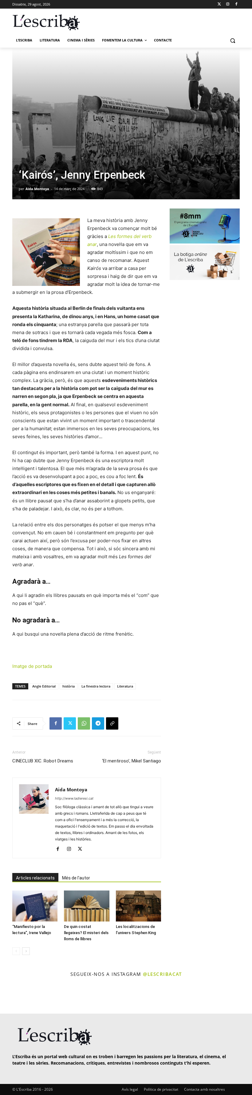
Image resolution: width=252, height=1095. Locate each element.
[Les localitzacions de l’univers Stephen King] (138, 906)
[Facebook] (236, 4)
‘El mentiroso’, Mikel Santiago (131, 761)
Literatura (125, 686)
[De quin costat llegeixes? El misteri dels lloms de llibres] (86, 906)
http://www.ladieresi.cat (74, 798)
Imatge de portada (32, 666)
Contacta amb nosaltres (204, 1089)
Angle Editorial (44, 686)
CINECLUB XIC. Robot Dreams (42, 761)
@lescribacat (162, 974)
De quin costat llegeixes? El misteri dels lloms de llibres (86, 932)
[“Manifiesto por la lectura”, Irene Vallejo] (34, 906)
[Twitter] (219, 4)
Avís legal (130, 1089)
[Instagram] (227, 4)
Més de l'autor (76, 877)
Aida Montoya (37, 188)
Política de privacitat (161, 1089)
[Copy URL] (112, 723)
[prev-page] (16, 951)
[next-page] (26, 951)
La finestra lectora (95, 686)
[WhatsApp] (84, 723)
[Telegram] (98, 723)
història (68, 686)
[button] (232, 40)
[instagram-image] (14, 996)
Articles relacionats (35, 877)
